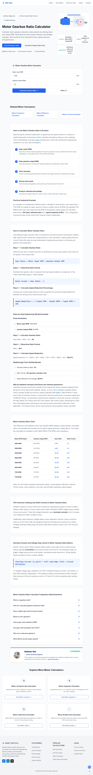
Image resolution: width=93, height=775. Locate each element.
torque (37, 140)
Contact (88, 3)
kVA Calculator (57, 753)
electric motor (64, 204)
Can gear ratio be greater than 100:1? (26, 628)
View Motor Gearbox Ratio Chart (35, 45)
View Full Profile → (53, 659)
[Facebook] (3, 761)
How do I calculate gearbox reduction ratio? (29, 605)
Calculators (59, 3)
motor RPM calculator (47, 154)
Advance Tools (71, 3)
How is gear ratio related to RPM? (25, 622)
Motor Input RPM (17, 72)
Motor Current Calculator (71, 114)
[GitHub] (12, 761)
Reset (63, 90)
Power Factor (36, 757)
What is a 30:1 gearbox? (21, 617)
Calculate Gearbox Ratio (11, 45)
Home (51, 3)
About (81, 3)
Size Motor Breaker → (69, 725)
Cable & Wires (36, 760)
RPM (57, 393)
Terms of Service (79, 750)
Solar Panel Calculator (60, 759)
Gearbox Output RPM (19, 80)
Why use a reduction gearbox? (24, 633)
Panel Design (36, 754)
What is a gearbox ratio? (22, 600)
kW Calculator (57, 749)
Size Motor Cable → (24, 725)
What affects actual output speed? (25, 639)
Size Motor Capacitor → (69, 697)
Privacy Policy (79, 747)
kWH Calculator (58, 756)
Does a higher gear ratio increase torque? (28, 611)
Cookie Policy (78, 754)
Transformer (36, 747)
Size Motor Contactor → (23, 697)
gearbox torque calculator (66, 406)
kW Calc (8, 3)
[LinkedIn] (8, 761)
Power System (36, 750)
